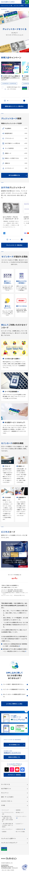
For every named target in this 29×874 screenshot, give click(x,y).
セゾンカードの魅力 (19, 5)
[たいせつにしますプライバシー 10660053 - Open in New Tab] (24, 870)
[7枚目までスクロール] (17, 239)
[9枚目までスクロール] (17, 100)
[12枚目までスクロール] (21, 100)
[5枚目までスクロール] (12, 100)
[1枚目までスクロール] (7, 100)
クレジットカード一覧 (6, 5)
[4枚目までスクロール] (11, 100)
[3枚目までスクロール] (12, 239)
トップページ (4, 9)
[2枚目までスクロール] (11, 239)
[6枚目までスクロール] (16, 239)
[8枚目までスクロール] (16, 100)
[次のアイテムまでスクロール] (24, 101)
